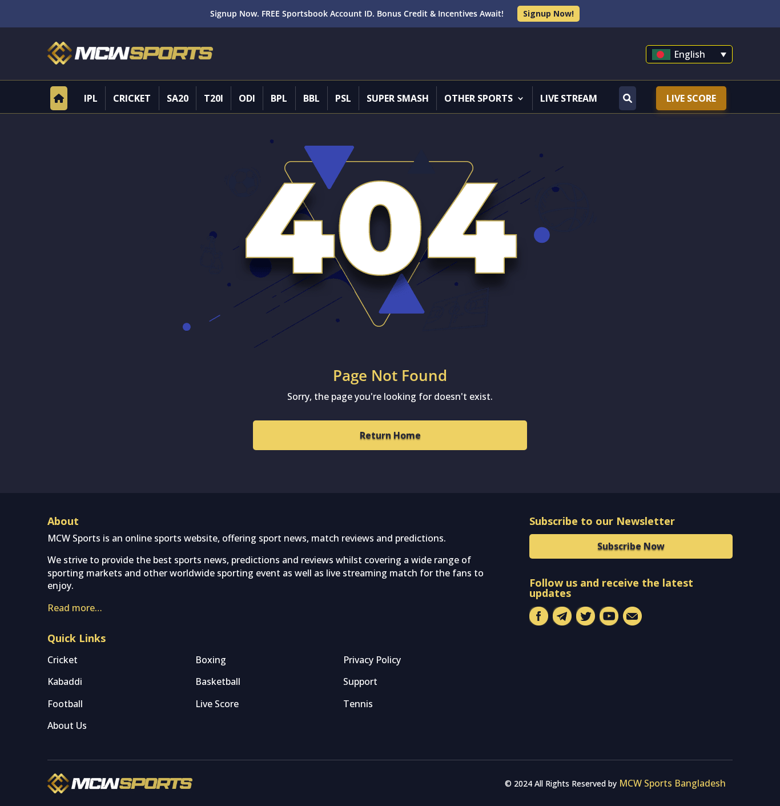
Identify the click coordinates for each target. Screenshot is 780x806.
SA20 (177, 98)
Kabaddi (64, 681)
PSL (343, 98)
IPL (91, 98)
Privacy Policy (372, 659)
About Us (67, 725)
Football (65, 703)
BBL (311, 98)
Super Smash (398, 98)
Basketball (217, 681)
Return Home (390, 435)
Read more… (74, 608)
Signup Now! (548, 13)
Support (360, 681)
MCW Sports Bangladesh (672, 783)
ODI (247, 98)
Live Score (691, 98)
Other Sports (478, 98)
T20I (213, 98)
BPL (279, 98)
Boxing (210, 659)
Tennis (358, 703)
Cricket (132, 98)
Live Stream (568, 98)
